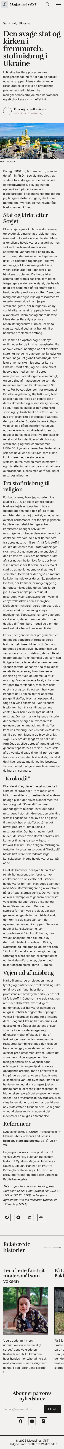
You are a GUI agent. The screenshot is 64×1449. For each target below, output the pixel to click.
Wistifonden (49, 1444)
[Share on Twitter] (18, 1217)
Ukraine (24, 23)
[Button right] (57, 1247)
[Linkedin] (32, 1421)
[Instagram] (43, 1421)
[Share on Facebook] (7, 1217)
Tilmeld (52, 1409)
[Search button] (48, 4)
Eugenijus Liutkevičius (30, 109)
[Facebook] (20, 1421)
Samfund (9, 23)
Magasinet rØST (38, 1440)
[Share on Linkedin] (29, 1217)
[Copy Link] (41, 1217)
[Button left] (48, 1247)
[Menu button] (58, 4)
